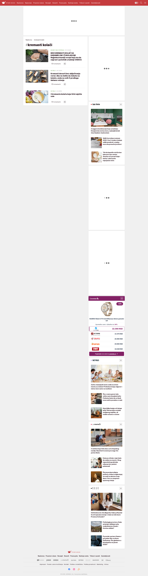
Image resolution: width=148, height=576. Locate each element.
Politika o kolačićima (76, 564)
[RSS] (79, 569)
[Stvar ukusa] (8, 3)
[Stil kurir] (102, 560)
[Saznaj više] (120, 104)
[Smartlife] (96, 560)
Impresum (43, 564)
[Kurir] (48, 560)
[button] (56, 63)
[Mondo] (40, 560)
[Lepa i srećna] (73, 560)
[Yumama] (65, 560)
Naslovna (29, 40)
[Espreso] (55, 560)
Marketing (100, 564)
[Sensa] (81, 560)
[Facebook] (69, 569)
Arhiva (106, 564)
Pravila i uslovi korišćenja (55, 564)
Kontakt (66, 564)
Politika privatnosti (90, 564)
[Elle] (88, 560)
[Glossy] (108, 560)
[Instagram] (74, 569)
